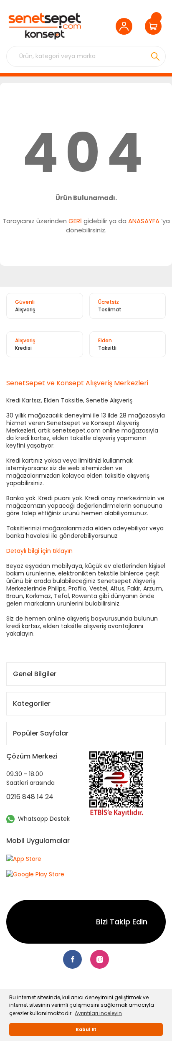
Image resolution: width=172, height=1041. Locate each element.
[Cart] (155, 26)
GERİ (75, 220)
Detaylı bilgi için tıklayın (39, 551)
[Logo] (44, 26)
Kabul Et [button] (86, 1029)
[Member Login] (126, 26)
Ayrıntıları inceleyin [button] (98, 1013)
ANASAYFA (143, 220)
